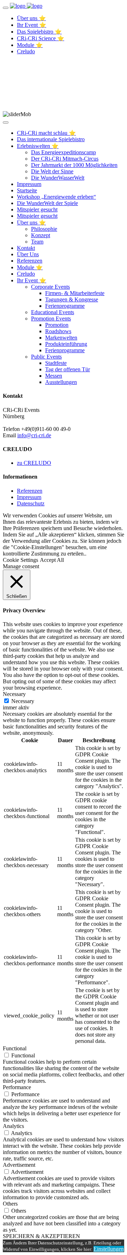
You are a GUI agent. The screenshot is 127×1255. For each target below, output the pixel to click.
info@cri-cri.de (34, 435)
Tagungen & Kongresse (71, 299)
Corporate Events (50, 287)
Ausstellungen (61, 382)
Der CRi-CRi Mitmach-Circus (64, 159)
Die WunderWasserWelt (57, 178)
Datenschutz (30, 503)
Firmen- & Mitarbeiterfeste (74, 293)
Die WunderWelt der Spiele (47, 203)
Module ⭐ (30, 45)
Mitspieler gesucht (37, 209)
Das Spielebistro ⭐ (39, 32)
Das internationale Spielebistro (51, 139)
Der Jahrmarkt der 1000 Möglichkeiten (74, 165)
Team (37, 242)
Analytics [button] (13, 1126)
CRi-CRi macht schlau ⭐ (46, 133)
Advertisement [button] (19, 1165)
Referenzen (29, 261)
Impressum (29, 184)
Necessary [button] (14, 694)
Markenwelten (61, 338)
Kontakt (26, 248)
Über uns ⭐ (31, 18)
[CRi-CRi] (18, 6)
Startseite (27, 190)
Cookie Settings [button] (20, 560)
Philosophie (44, 229)
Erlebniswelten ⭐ (38, 146)
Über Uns (28, 254)
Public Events (46, 357)
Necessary (22, 701)
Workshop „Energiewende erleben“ (56, 197)
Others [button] (10, 1204)
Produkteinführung (66, 344)
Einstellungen (108, 1249)
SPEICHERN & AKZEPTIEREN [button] (41, 1236)
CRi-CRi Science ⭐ (40, 38)
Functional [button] (14, 1048)
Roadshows (58, 331)
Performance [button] (17, 1087)
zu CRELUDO (34, 463)
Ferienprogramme (65, 306)
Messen (53, 376)
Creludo (26, 51)
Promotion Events (51, 319)
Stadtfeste (56, 363)
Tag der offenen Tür (67, 369)
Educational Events (52, 312)
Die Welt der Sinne (52, 171)
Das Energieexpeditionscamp (63, 152)
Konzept (40, 235)
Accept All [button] (52, 560)
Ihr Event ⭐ (31, 25)
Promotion (56, 325)
